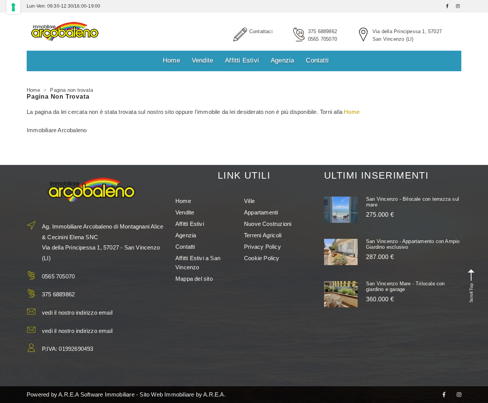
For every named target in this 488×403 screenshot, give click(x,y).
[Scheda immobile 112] (341, 294)
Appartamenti (261, 212)
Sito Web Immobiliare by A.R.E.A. (182, 394)
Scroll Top (471, 292)
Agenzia (282, 60)
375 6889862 (322, 31)
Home (171, 60)
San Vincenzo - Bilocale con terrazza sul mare (412, 201)
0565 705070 (322, 39)
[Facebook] (444, 395)
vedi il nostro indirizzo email (77, 312)
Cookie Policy (261, 258)
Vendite (202, 60)
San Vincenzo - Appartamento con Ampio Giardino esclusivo (412, 243)
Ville (249, 201)
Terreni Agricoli (262, 235)
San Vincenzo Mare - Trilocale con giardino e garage (405, 286)
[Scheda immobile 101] (341, 209)
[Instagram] (459, 395)
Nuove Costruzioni (267, 224)
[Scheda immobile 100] (341, 252)
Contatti (317, 60)
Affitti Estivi (242, 60)
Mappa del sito (194, 278)
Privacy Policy (262, 246)
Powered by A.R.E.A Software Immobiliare (81, 394)
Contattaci (261, 31)
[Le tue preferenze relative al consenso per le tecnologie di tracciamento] (13, 7)
